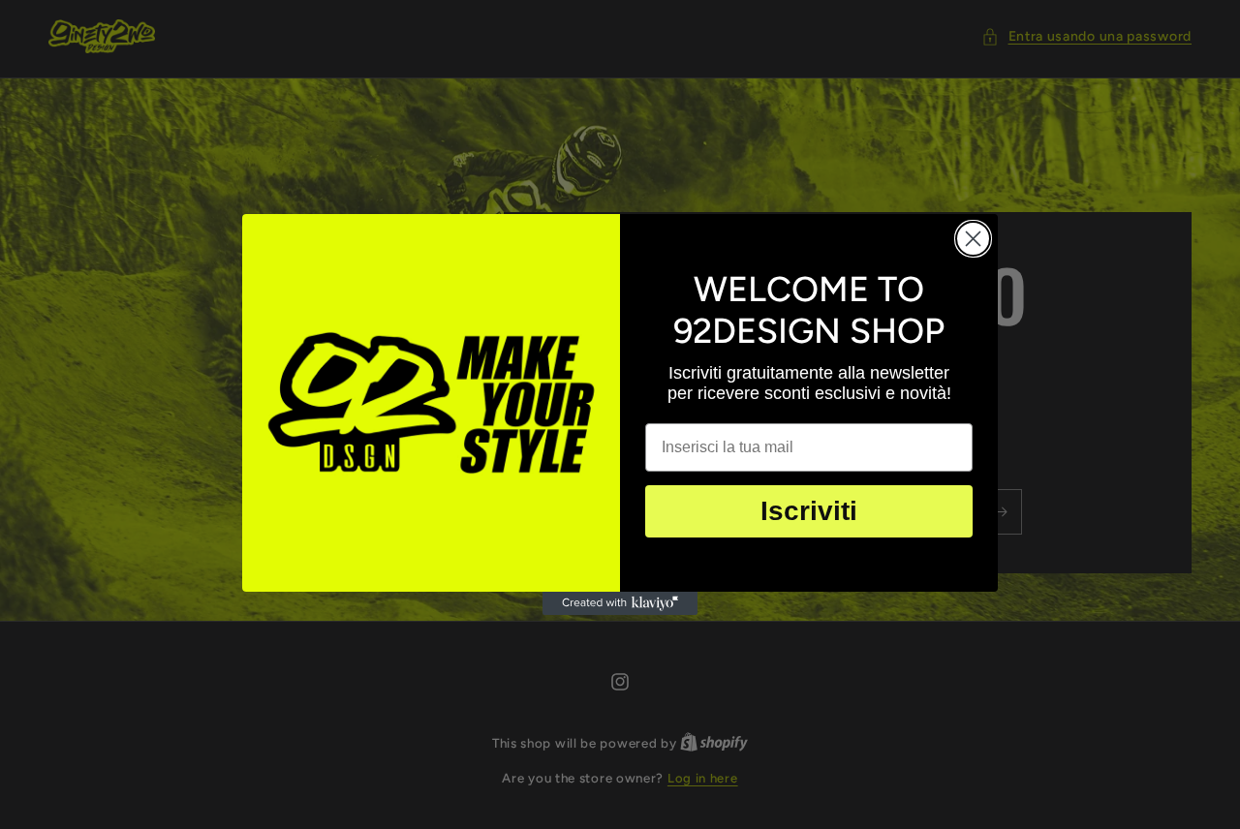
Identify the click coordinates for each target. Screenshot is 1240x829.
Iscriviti (808, 511)
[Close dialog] (973, 239)
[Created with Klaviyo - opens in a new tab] (620, 603)
